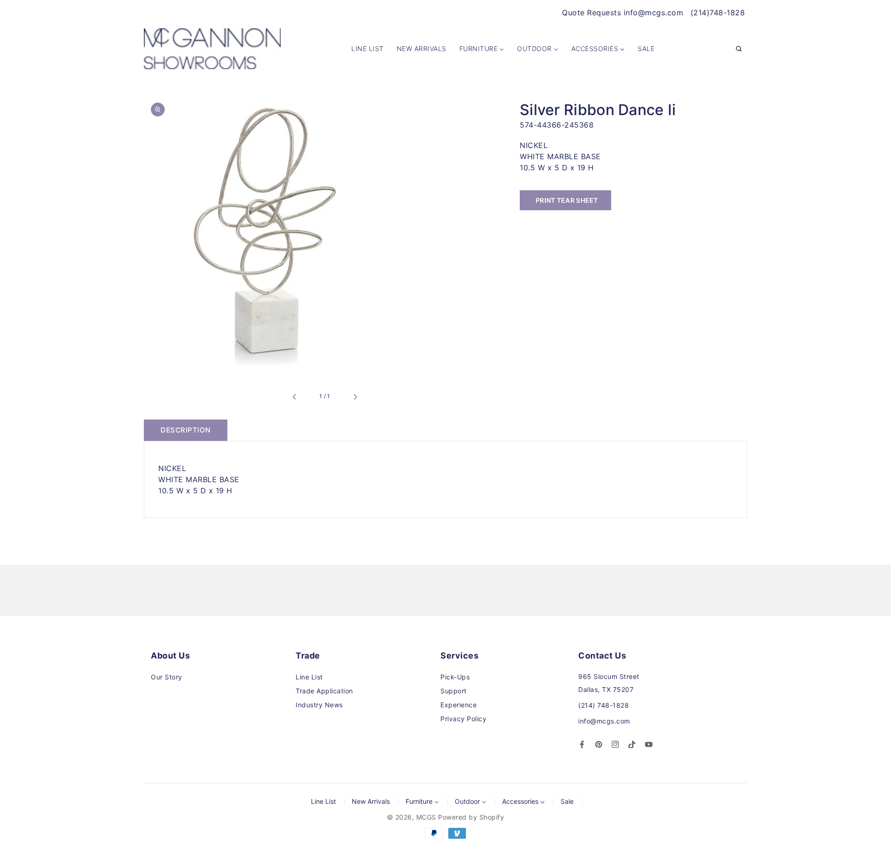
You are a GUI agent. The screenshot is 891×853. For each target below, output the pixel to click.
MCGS (426, 817)
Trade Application (324, 691)
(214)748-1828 (718, 12)
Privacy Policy (463, 719)
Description (186, 430)
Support (453, 691)
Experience (458, 705)
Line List (309, 677)
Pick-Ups (455, 677)
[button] (739, 49)
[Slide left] (295, 396)
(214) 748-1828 (603, 705)
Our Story (166, 677)
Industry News (319, 705)
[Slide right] (355, 396)
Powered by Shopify (471, 817)
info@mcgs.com (604, 721)
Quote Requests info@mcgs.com (622, 12)
